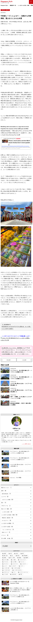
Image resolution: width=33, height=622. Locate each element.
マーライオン (6, 561)
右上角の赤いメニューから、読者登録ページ (13, 348)
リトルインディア (23, 559)
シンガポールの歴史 (7, 523)
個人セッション (6, 487)
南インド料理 (12, 557)
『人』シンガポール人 (8, 529)
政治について (6, 532)
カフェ (14, 572)
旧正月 (17, 553)
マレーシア (22, 561)
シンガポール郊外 (7, 511)
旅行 (3, 490)
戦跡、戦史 (6, 555)
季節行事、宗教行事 (7, 517)
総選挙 (5, 553)
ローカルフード (6, 520)
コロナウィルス (6, 572)
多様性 (5, 557)
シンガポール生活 (7, 526)
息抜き (18, 555)
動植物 (20, 557)
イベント (4, 535)
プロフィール (5, 505)
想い (3, 502)
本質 (11, 553)
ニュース (4, 496)
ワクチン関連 (6, 559)
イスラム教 (6, 574)
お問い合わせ (28, 443)
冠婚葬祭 (26, 557)
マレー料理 (14, 561)
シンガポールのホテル (18, 570)
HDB (21, 574)
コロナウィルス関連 (7, 499)
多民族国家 (25, 555)
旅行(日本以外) (6, 493)
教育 (23, 553)
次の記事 (24, 359)
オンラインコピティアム (24, 572)
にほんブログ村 (5, 340)
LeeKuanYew (14, 574)
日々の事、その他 (7, 538)
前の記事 (8, 359)
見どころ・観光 (6, 508)
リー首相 (13, 559)
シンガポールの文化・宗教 (9, 514)
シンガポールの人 (7, 570)
